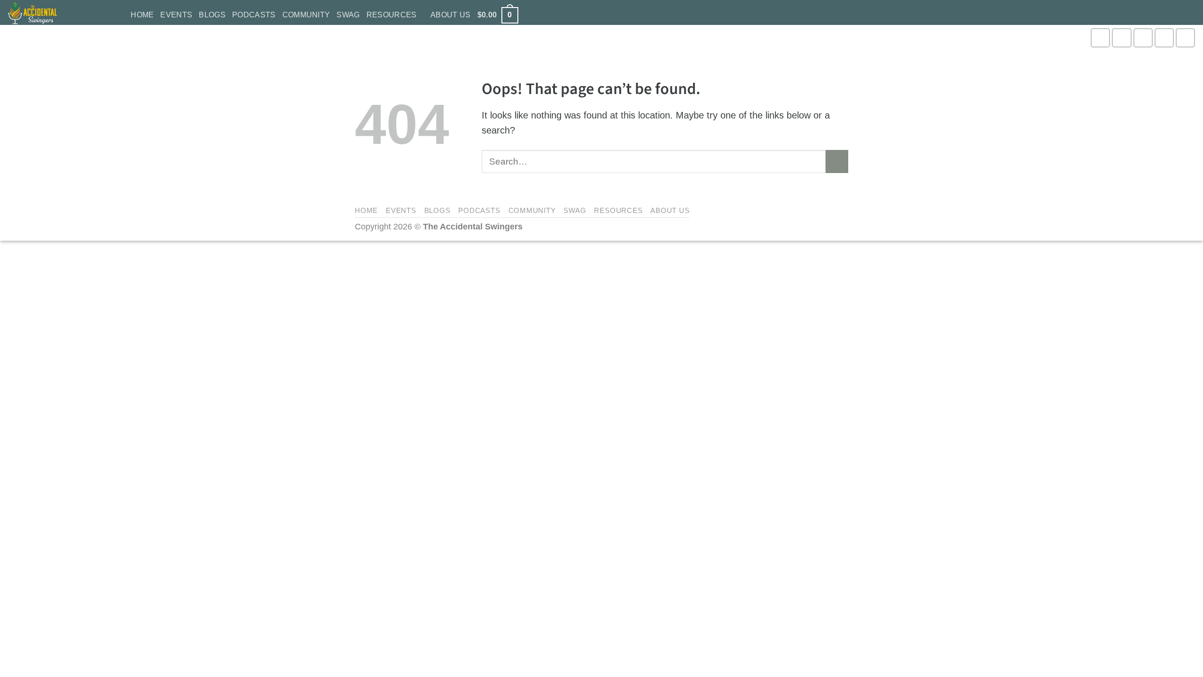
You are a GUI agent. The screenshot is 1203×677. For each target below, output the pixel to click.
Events (176, 15)
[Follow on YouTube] (1185, 37)
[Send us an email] (1164, 37)
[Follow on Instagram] (1100, 37)
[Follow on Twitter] (1143, 37)
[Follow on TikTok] (1121, 37)
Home (142, 15)
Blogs (212, 15)
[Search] (119, 15)
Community (306, 15)
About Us (450, 15)
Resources (392, 15)
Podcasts (254, 15)
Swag (347, 15)
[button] (497, 15)
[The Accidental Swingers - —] (54, 12)
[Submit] (837, 161)
